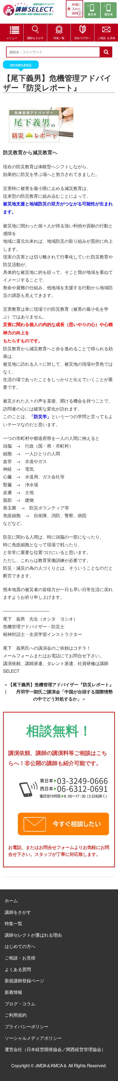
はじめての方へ (20, 946)
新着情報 (13, 992)
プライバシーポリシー (27, 1026)
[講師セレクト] (28, 12)
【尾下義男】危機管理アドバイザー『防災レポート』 (61, 684)
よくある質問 (18, 969)
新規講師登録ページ (24, 980)
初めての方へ (82, 38)
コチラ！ (82, 648)
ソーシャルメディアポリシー (33, 1038)
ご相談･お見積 (106, 38)
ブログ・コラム (20, 1003)
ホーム (11, 900)
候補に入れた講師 (76, 8)
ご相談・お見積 (20, 958)
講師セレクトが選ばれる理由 (33, 935)
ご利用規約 (16, 1015)
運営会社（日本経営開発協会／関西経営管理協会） (55, 1049)
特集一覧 (59, 38)
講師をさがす (35, 38)
